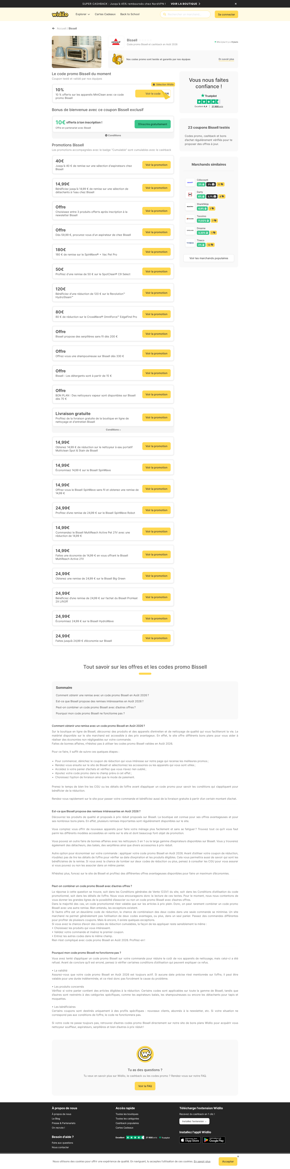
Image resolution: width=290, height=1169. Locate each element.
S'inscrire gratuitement (152, 124)
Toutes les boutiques (127, 1114)
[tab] (113, 429)
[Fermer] (235, 3)
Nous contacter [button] (60, 1147)
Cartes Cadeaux (124, 1127)
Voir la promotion (156, 164)
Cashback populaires (127, 1123)
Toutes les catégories (127, 1118)
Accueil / (63, 28)
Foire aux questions (62, 1142)
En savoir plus (226, 59)
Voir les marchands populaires (208, 258)
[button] (113, 429)
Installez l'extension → (194, 1121)
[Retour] (53, 28)
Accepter (228, 1161)
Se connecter (226, 14)
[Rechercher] (164, 14)
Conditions (115, 135)
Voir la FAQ (145, 1086)
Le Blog (56, 1118)
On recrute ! (58, 1127)
